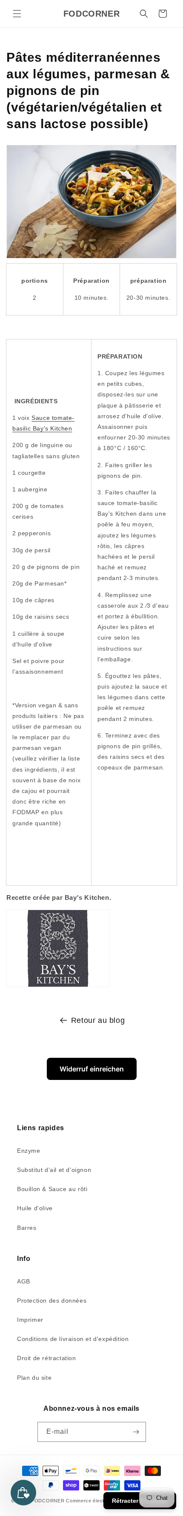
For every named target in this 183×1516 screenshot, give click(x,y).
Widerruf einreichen (92, 1069)
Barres (27, 1227)
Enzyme (28, 1150)
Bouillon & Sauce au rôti (52, 1189)
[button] (17, 13)
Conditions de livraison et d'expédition (73, 1338)
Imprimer (30, 1319)
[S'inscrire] (136, 1432)
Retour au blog (98, 1020)
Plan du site (34, 1377)
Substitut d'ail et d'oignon (54, 1169)
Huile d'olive (35, 1208)
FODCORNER (47, 1500)
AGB (23, 1281)
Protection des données (51, 1300)
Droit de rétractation (46, 1358)
